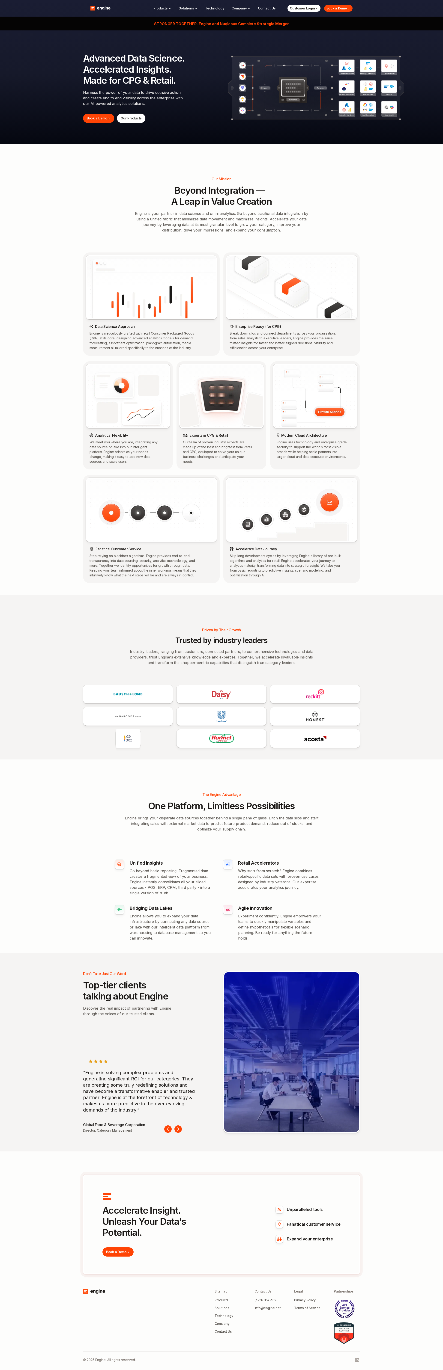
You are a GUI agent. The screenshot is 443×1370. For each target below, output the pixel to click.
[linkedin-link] (357, 1360)
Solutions (222, 1308)
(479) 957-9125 (266, 1300)
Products (221, 1300)
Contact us (267, 8)
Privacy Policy (305, 1300)
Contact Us (223, 1331)
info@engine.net (267, 1308)
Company (222, 1324)
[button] (162, 8)
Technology (214, 8)
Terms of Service (307, 1308)
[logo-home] (100, 8)
